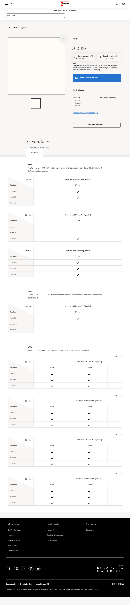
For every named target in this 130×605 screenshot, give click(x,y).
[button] (123, 4)
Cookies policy (11, 584)
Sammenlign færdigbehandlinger (85, 113)
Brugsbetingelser (26, 584)
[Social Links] (9, 568)
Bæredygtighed (13, 550)
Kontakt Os (50, 530)
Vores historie (12, 545)
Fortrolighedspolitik (42, 584)
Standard (34, 153)
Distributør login (52, 540)
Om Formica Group (14, 530)
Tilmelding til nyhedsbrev (55, 535)
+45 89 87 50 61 (116, 584)
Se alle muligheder (20, 28)
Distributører (90, 530)
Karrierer (11, 535)
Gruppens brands (14, 540)
